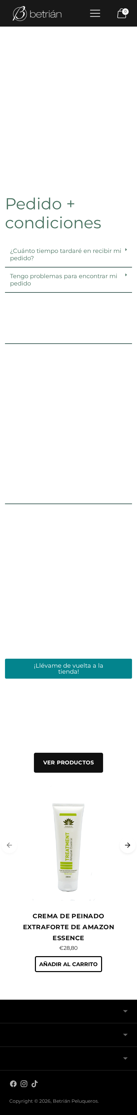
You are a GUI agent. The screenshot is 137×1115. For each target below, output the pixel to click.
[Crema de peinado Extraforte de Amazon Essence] (68, 845)
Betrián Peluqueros (75, 1101)
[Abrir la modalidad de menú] (95, 13)
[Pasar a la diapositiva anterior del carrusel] (9, 845)
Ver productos (68, 762)
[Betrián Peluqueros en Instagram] (24, 1085)
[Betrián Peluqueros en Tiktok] (35, 1085)
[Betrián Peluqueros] (36, 13)
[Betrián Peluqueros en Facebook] (13, 1085)
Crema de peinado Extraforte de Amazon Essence (68, 927)
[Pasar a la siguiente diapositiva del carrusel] (128, 845)
